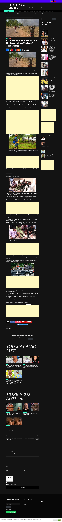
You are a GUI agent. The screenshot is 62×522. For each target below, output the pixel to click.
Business (39, 7)
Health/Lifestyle (34, 7)
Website (24, 470)
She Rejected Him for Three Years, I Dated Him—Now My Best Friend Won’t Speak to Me (46, 13)
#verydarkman (24, 11)
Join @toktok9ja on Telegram (23, 324)
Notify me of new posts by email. (11, 484)
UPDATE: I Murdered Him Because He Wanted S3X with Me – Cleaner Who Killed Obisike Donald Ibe (52, 71)
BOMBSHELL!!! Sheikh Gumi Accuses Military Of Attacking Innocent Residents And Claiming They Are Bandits (52, 103)
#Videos (16, 11)
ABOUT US (42, 499)
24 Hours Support (12, 512)
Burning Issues (29, 7)
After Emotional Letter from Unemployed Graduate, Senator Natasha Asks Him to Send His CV (30, 366)
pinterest (29, 321)
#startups (46, 11)
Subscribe (8, 507)
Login (44, 7)
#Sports (50, 11)
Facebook (25, 501)
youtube (24, 321)
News (9, 38)
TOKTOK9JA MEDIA (16, 6)
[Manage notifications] (60, 520)
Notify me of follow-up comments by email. (13, 482)
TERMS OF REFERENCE (45, 503)
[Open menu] (6, 6)
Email (7, 470)
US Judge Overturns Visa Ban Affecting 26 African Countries (17, 13)
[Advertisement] (22, 82)
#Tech (43, 11)
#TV (34, 11)
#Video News (19, 11)
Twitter (24, 502)
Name (7, 466)
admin (32, 13)
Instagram (25, 504)
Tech (41, 7)
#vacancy (28, 11)
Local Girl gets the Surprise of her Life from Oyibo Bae (52, 63)
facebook (13, 321)
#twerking (31, 11)
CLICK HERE (28, 300)
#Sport (52, 11)
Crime (7, 38)
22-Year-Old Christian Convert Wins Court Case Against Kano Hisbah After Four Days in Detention (14, 366)
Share (24, 50)
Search (54, 18)
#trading (40, 11)
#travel (37, 11)
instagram (18, 321)
